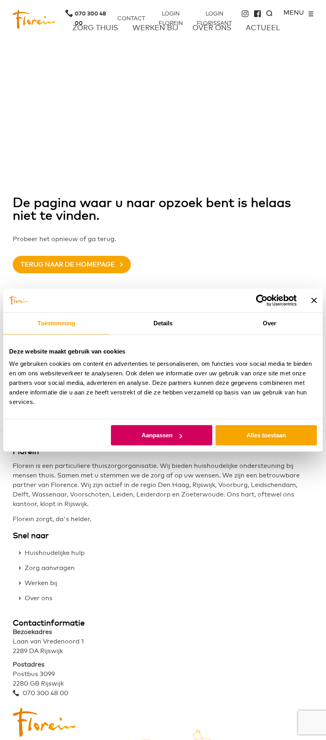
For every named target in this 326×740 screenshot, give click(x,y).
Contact (131, 18)
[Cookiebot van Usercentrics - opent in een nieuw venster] (262, 300)
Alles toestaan (266, 435)
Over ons (38, 598)
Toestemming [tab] (56, 323)
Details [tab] (163, 323)
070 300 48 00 (90, 14)
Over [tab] (269, 323)
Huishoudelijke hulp (55, 553)
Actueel (263, 28)
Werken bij (41, 583)
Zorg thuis (95, 28)
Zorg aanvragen (50, 568)
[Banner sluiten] (314, 300)
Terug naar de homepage (68, 264)
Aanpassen (157, 435)
